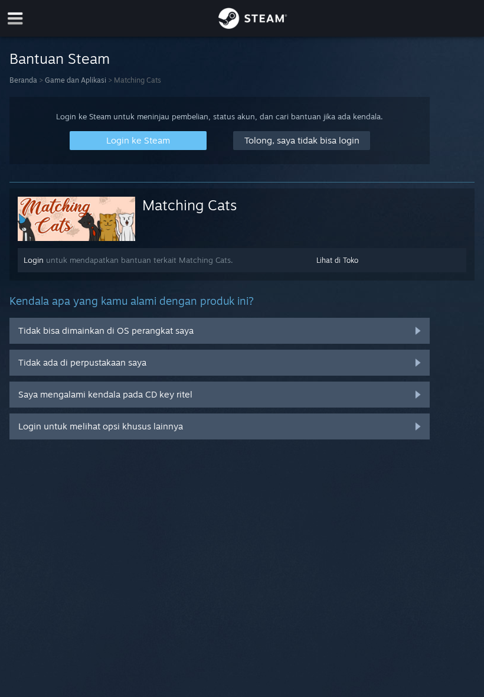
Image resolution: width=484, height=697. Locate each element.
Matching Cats (189, 205)
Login (34, 260)
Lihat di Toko (337, 260)
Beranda (23, 80)
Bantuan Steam (59, 58)
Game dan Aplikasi (75, 80)
